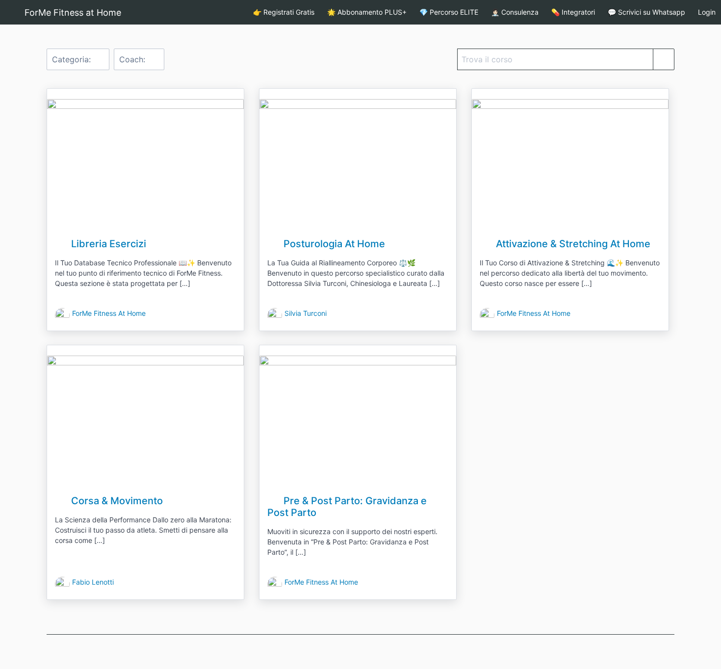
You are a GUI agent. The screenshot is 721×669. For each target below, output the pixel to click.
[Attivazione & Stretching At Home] (570, 164)
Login (707, 12)
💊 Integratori (573, 12)
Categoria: (72, 59)
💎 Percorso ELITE (448, 12)
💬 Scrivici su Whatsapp (646, 12)
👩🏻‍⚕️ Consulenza (515, 12)
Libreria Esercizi (107, 244)
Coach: (133, 59)
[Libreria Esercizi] (145, 164)
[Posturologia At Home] (357, 164)
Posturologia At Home (333, 244)
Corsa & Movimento (116, 501)
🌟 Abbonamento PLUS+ (367, 12)
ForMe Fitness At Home (109, 313)
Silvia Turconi (305, 313)
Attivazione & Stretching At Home (571, 244)
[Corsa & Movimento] (145, 421)
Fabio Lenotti (93, 582)
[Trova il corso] (663, 59)
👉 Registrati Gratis (283, 12)
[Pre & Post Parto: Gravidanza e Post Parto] (357, 421)
